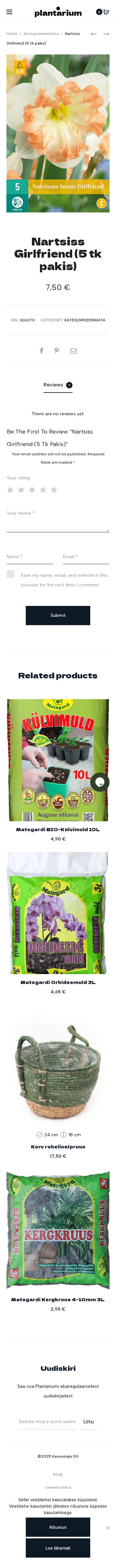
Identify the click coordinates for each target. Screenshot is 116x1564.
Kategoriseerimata (41, 33)
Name (15, 556)
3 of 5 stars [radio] (33, 489)
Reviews (57, 385)
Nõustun (58, 1527)
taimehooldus (58, 1487)
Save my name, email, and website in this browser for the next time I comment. (64, 580)
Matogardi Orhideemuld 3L (58, 982)
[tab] (58, 385)
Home (11, 33)
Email (70, 556)
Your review (21, 513)
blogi (58, 1474)
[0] (106, 12)
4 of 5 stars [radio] (44, 489)
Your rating (18, 478)
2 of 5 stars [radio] (22, 489)
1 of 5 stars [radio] (11, 489)
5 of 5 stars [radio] (55, 489)
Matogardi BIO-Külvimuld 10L (58, 829)
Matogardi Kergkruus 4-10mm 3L (58, 1299)
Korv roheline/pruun (58, 1146)
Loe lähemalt (58, 1548)
